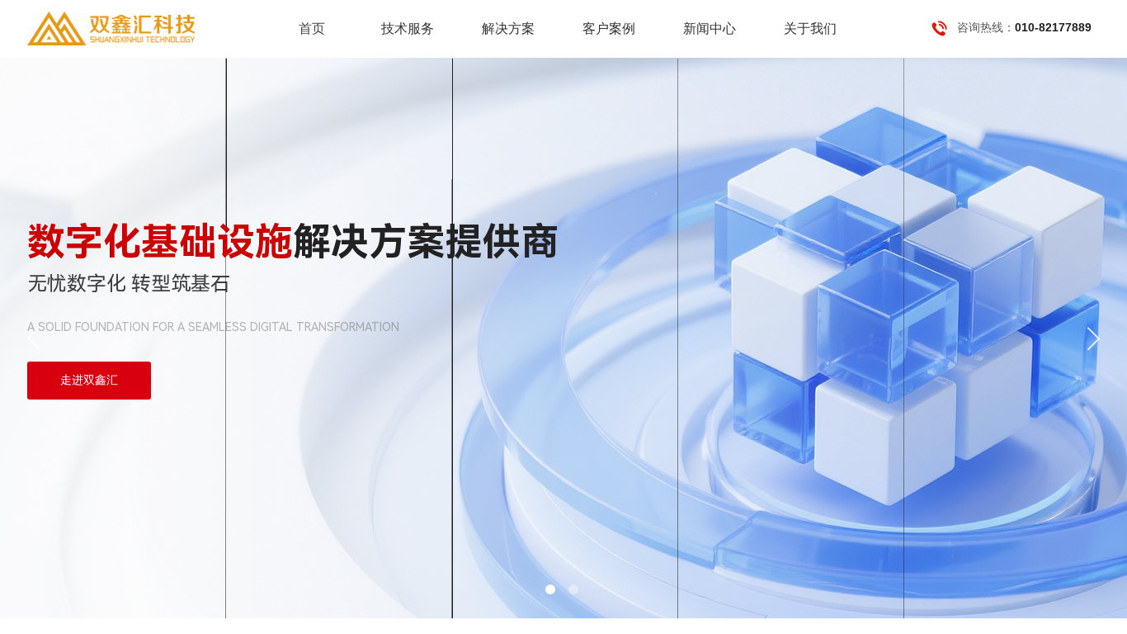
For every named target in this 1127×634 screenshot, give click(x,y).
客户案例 (608, 28)
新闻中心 (709, 28)
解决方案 (508, 28)
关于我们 (810, 28)
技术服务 (407, 28)
